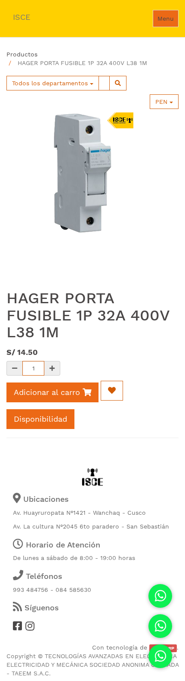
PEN (162, 101)
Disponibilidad (40, 418)
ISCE (21, 17)
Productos (21, 54)
